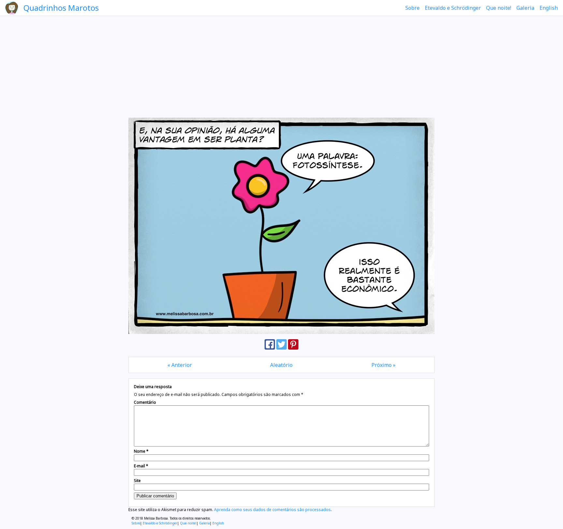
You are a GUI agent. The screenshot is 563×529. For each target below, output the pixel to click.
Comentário (145, 402)
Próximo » (383, 365)
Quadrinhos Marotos (61, 7)
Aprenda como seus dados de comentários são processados (272, 509)
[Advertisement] (281, 66)
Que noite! (498, 7)
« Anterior (179, 365)
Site (137, 480)
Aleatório (281, 365)
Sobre (412, 7)
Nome (141, 451)
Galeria (525, 7)
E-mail (141, 466)
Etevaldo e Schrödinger (453, 7)
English (549, 7)
